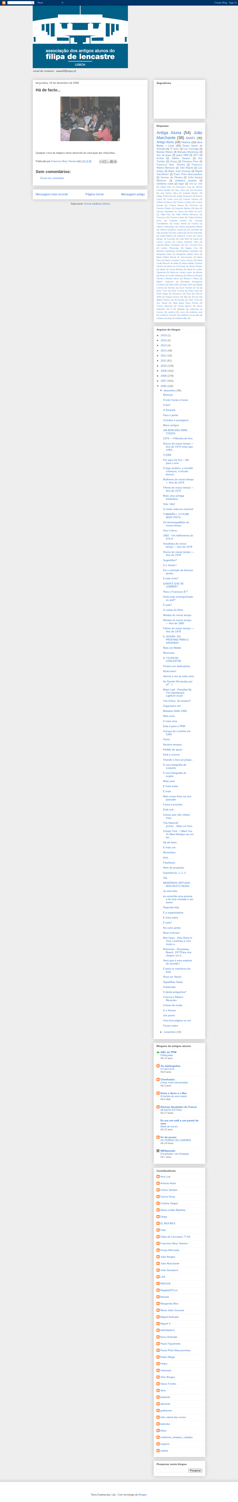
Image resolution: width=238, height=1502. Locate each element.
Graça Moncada (169, 1250)
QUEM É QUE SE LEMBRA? (173, 585)
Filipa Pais (166, 214)
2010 (164, 365)
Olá (165, 877)
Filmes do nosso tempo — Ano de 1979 (178, 489)
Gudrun (195, 223)
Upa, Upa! (169, 503)
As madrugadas (170, 1065)
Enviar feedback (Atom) (97, 203)
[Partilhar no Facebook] (112, 161)
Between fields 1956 (175, 710)
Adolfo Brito (165, 187)
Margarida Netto (164, 254)
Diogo (163, 1216)
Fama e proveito (172, 804)
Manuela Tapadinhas (166, 251)
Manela (164, 1296)
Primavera (177, 294)
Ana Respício (196, 190)
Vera (163, 1390)
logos (181, 184)
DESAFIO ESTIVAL (171, 1110)
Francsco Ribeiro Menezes (173, 999)
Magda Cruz (191, 248)
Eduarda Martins (182, 208)
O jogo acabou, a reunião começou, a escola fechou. (178, 471)
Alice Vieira (180, 190)
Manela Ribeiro (165, 152)
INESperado (167, 1150)
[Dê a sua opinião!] (105, 161)
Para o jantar (170, 415)
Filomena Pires (190, 161)
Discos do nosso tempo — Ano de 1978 (178, 553)
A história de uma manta (173, 1096)
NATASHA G (167, 1330)
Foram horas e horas (175, 399)
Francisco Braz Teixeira (171, 164)
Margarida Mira (169, 1303)
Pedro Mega (162, 294)
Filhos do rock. (195, 211)
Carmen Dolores (190, 199)
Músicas (168, 394)
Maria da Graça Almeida (171, 269)
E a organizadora (173, 912)
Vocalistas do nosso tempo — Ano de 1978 (177, 545)
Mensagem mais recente (52, 194)
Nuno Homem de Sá (189, 288)
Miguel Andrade (169, 1316)
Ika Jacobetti (193, 230)
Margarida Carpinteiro (189, 251)
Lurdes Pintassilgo (170, 248)
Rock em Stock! (172, 976)
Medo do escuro (169, 1126)
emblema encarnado (189, 315)
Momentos (169, 852)
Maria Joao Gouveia (179, 171)
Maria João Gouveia (172, 1310)
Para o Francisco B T (175, 591)
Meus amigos (171, 425)
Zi (171, 309)
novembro (170, 1031)
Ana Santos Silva (169, 193)
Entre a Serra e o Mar (173, 1093)
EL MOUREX (167, 1223)
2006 (164, 386)
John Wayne (186, 168)
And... (166, 857)
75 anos (174, 149)
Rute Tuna (194, 300)
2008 (164, 375)
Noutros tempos (172, 744)
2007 (164, 380)
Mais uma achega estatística (173, 497)
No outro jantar (172, 927)
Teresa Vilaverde (165, 306)
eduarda (165, 1403)
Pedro (163, 1363)
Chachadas (167, 1079)
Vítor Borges (167, 1377)
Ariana (173, 161)
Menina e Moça (191, 278)
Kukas (196, 239)
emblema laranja (164, 318)
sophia (164, 1450)
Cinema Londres (184, 202)
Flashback (169, 862)
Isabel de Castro (184, 236)
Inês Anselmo (163, 233)
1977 (195, 155)
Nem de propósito (173, 867)
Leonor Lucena (164, 242)
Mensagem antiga (133, 194)
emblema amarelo (186, 180)
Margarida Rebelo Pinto (187, 254)
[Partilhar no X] (108, 161)
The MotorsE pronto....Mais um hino (177, 824)
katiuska (165, 1423)
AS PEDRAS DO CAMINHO (175, 1140)
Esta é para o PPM (174, 726)
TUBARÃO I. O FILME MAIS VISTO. (176, 516)
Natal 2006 (173, 285)
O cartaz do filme (173, 609)
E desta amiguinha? (174, 992)
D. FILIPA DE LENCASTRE (172, 659)
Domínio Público (164, 208)
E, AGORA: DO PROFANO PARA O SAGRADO (176, 639)
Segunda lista (171, 907)
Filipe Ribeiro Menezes (187, 214)
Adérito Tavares (181, 158)
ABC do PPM (168, 1052)
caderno (171, 312)
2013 (164, 350)
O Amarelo (169, 409)
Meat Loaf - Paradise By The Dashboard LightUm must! (177, 692)
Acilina (160, 158)
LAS (162, 1276)
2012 (164, 355)
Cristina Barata (176, 205)
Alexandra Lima (183, 187)
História (185, 142)
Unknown (165, 1370)
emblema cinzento (168, 315)
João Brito (184, 239)
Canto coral (172, 199)
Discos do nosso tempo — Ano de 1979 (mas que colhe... (178, 446)
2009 (164, 370)
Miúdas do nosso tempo (177, 615)
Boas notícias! (171, 932)
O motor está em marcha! (178, 509)
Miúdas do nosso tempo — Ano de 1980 (177, 622)
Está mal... (169, 809)
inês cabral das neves (173, 1417)
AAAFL (190, 138)
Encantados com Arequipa (174, 1153)
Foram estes (170, 1025)
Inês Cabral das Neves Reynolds (187, 233)
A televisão (169, 986)
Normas (171, 288)
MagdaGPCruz (169, 1290)
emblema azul (195, 312)
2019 (164, 335)
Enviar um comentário (52, 178)
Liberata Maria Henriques (168, 245)
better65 (165, 1397)
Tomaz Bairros (185, 306)
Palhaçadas (166, 1055)
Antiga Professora (165, 196)
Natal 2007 (187, 285)
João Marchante (169, 1263)
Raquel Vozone (172, 297)
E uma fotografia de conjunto (174, 766)
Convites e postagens (176, 420)
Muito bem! (169, 671)
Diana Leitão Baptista (172, 1209)
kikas (163, 1430)
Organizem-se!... (173, 705)
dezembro (170, 390)
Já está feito (170, 891)
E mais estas (170, 786)
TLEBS (167, 454)
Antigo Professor (184, 196)
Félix (163, 1230)
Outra (166, 739)
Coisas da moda (172, 1005)
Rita (185, 297)
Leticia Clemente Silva (187, 242)
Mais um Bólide (172, 647)
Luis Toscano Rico (193, 245)
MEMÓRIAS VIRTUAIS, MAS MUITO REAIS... (177, 884)
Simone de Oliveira (171, 177)
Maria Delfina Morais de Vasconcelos (174, 257)
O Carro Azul (167, 1069)
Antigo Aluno (165, 142)
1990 (200, 184)
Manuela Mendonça (188, 152)
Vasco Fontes (168, 1383)
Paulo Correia (177, 291)
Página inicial (95, 194)
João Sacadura (169, 1270)
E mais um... (170, 847)
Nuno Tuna (162, 291)
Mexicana (168, 652)
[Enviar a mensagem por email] (101, 161)
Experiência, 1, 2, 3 (174, 872)
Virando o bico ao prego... (178, 759)
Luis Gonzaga (191, 149)
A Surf (166, 404)
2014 (164, 345)
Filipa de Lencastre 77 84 (175, 1236)
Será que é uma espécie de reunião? (177, 962)
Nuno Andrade (168, 1336)
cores (182, 312)
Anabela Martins (190, 193)
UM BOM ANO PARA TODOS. (175, 432)
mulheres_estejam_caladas (176, 1437)
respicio (164, 1443)
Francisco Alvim (177, 217)
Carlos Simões (168, 1189)
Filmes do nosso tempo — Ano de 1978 (178, 630)
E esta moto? (171, 578)
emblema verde (165, 184)
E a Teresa (169, 1010)
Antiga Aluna (169, 132)
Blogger (143, 1494)
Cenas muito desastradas (174, 1082)
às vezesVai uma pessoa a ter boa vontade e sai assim (178, 899)
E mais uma (170, 721)
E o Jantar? (170, 565)
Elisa (197, 208)
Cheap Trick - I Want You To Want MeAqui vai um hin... (178, 834)
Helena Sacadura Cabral (171, 230)
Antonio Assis (168, 1183)
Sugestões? (170, 560)
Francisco (161, 217)
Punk (188, 294)
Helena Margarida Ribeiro (190, 227)
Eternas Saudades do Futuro (170, 211)
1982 (191, 184)
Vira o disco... (171, 530)
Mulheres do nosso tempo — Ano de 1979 (178, 481)
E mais (167, 791)
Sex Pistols (162, 303)
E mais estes (170, 917)
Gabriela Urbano (178, 220)
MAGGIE (165, 1283)
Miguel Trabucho (165, 282)
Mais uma (169, 715)
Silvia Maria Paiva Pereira (185, 303)
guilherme (166, 1410)
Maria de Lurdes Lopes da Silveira (186, 272)
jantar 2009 (182, 155)
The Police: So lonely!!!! (177, 700)
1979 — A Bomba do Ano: (178, 438)
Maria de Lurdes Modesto (171, 275)
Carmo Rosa (167, 1196)
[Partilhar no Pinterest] (115, 161)
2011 (164, 360)
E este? (167, 604)
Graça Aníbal (180, 223)
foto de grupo (164, 155)
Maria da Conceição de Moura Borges (184, 266)
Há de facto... (171, 842)
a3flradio (181, 309)
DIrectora (193, 205)
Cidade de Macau (165, 202)
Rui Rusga (179, 300)
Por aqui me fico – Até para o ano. (176, 461)
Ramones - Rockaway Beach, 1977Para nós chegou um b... (177, 952)
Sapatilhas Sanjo (173, 981)
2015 (164, 340)
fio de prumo (168, 1137)
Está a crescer (171, 754)
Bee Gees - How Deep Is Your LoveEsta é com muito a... (177, 941)
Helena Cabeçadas (165, 227)
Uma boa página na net (177, 1020)
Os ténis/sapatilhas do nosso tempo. (176, 524)
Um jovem (169, 1015)
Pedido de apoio (172, 749)
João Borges (167, 1256)
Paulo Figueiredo (170, 1343)
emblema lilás (181, 318)
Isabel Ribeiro (166, 236)
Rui (193, 297)
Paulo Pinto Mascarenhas (188, 174)
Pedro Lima (193, 291)
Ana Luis (165, 1176)
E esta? (167, 922)
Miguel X (165, 1323)
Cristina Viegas (169, 1203)
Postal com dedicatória (176, 666)
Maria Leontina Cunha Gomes (179, 260)
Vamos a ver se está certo (178, 676)
